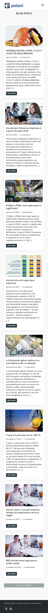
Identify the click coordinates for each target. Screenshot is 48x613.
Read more (11, 93)
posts (24, 585)
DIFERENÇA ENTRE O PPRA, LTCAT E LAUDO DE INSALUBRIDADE (24, 52)
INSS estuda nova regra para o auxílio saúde (21, 562)
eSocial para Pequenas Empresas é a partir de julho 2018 (23, 129)
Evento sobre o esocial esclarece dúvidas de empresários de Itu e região (23, 512)
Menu (42, 5)
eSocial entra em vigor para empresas (20, 282)
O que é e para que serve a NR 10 (23, 435)
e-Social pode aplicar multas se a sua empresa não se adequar (22, 362)
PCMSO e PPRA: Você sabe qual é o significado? (24, 207)
